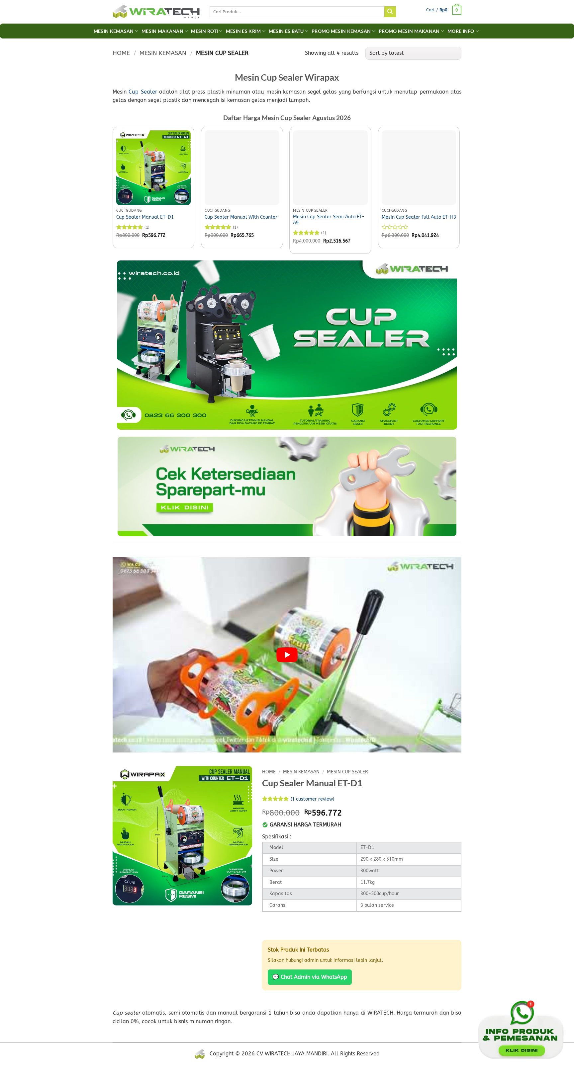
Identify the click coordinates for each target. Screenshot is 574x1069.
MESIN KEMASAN (163, 53)
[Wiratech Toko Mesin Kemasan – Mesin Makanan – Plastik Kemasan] (156, 12)
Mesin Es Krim (243, 31)
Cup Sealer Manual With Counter (241, 217)
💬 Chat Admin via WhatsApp (309, 977)
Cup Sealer (143, 92)
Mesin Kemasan (114, 31)
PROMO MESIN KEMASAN (341, 31)
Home (121, 53)
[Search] (390, 12)
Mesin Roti (204, 31)
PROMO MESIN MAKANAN (409, 31)
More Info (460, 31)
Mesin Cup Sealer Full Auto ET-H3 (419, 217)
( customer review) (312, 799)
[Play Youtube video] (287, 654)
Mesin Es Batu (286, 31)
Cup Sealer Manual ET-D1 (145, 217)
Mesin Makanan (162, 31)
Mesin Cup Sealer (347, 772)
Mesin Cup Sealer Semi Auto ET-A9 (328, 220)
